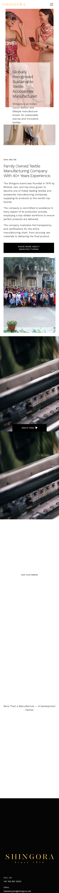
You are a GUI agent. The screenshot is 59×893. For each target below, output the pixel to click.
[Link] (14, 4)
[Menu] (51, 4)
